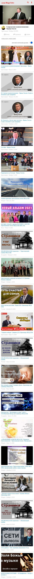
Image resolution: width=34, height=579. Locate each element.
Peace (2, 227)
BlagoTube (9, 3)
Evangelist (4, 255)
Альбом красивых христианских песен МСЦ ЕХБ (15, 198)
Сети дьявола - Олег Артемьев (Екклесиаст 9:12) (15, 547)
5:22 (5, 38)
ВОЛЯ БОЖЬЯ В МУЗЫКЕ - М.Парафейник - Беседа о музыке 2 (16, 574)
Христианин (5, 31)
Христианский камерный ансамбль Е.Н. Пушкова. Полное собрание (15, 279)
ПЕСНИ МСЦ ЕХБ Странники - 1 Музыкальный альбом (15, 521)
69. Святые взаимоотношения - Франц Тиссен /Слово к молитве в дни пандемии (17, 93)
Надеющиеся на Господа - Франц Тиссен (12, 173)
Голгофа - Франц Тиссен (8, 147)
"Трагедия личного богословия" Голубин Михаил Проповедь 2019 (15, 494)
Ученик (3, 309)
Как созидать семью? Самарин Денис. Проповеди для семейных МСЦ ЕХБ (16, 385)
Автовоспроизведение (20, 43)
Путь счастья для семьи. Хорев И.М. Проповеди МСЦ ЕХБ (16, 306)
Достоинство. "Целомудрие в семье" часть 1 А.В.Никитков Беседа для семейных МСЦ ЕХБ (14, 413)
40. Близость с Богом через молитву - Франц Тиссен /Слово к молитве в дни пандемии (16, 120)
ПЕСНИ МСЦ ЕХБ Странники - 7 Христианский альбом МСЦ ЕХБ (15, 251)
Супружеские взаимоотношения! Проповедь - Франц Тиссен (16, 66)
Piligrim (3, 200)
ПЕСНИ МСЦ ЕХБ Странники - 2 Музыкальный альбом (15, 358)
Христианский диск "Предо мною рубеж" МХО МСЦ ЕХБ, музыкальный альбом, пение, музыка (16, 467)
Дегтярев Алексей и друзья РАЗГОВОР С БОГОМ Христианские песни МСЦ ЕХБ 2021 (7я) (15, 224)
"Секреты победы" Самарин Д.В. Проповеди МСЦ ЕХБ (17, 332)
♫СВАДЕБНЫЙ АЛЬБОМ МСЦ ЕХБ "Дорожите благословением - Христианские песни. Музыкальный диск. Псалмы (16, 440)
